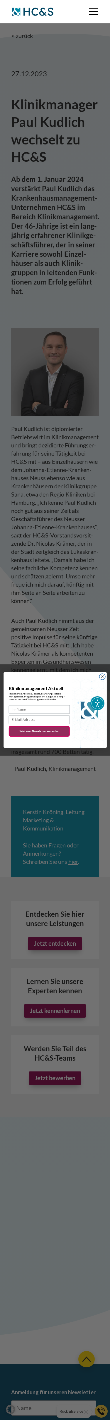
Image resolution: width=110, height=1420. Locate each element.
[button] (10, 1409)
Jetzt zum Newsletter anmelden (39, 731)
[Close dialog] (102, 677)
